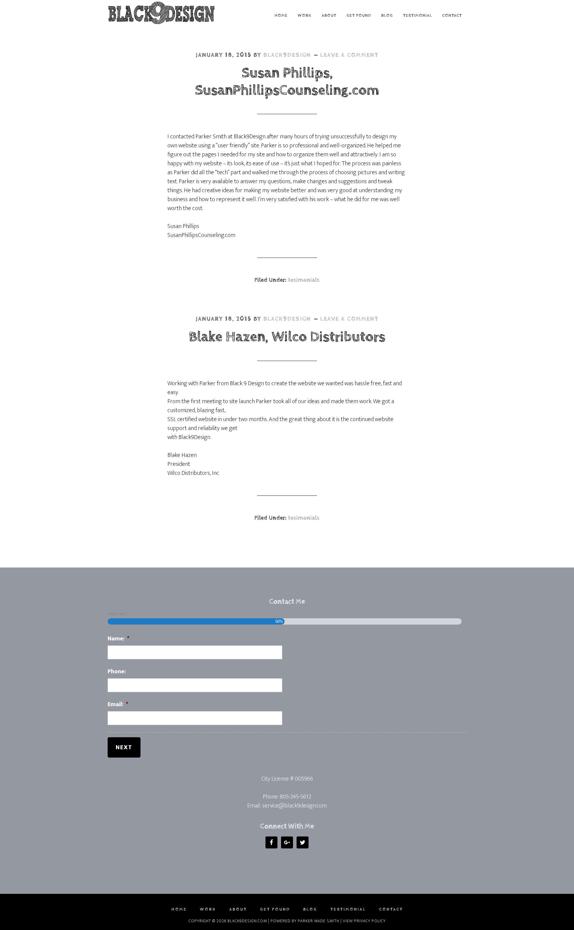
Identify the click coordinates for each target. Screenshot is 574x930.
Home (179, 909)
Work (208, 909)
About (238, 909)
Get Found (275, 909)
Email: (118, 704)
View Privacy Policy (364, 920)
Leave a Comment (349, 55)
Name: (118, 639)
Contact (391, 909)
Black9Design (161, 12)
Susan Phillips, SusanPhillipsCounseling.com (287, 82)
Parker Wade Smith (318, 920)
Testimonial (348, 909)
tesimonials (304, 280)
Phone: (117, 671)
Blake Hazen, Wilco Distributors (287, 336)
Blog (310, 909)
